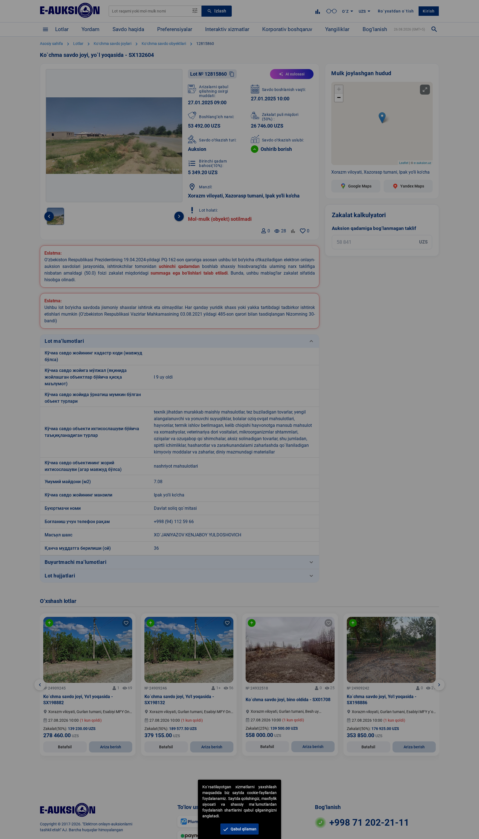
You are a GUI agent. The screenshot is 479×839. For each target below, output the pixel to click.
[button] (239, 829)
